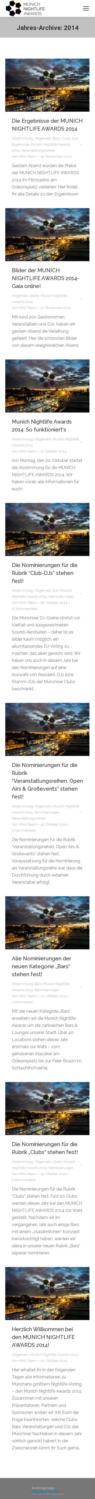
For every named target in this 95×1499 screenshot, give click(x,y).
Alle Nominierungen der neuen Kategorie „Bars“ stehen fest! (41, 966)
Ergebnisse (20, 144)
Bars (56, 138)
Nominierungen (61, 597)
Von (24, 156)
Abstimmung (22, 138)
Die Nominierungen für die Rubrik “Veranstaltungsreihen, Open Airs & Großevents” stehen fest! (47, 781)
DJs (75, 138)
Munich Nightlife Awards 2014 (54, 1355)
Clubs (65, 138)
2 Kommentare (23, 830)
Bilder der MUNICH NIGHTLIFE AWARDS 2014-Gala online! (45, 278)
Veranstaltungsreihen (38, 150)
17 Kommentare (24, 609)
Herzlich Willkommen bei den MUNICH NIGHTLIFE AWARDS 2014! (43, 1337)
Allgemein (43, 138)
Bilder (34, 296)
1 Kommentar (22, 1002)
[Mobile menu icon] (86, 8)
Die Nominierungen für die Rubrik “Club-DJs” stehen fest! (45, 573)
